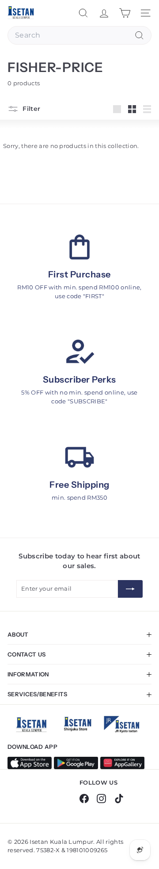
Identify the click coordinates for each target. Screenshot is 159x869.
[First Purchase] (79, 247)
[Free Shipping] (79, 457)
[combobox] (79, 35)
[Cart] (124, 13)
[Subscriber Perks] (79, 352)
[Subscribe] (130, 589)
